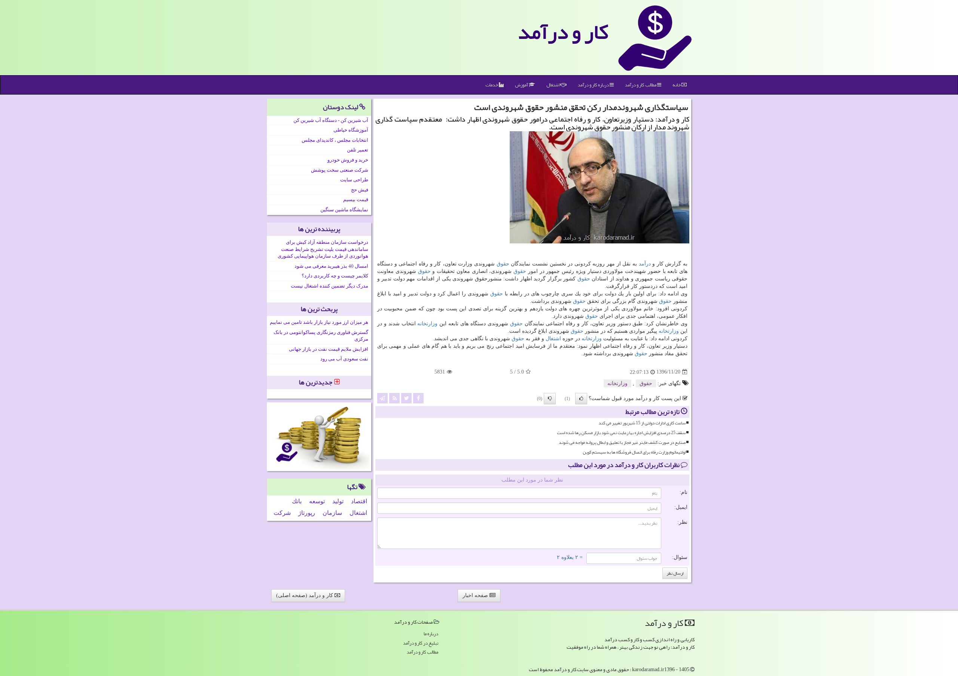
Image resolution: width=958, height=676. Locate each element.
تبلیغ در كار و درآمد (420, 643)
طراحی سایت (354, 179)
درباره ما (431, 634)
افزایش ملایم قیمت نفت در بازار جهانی (328, 349)
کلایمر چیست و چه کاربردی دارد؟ (335, 276)
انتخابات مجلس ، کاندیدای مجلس (335, 140)
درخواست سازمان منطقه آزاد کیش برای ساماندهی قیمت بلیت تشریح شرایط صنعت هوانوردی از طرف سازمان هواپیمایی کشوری (323, 249)
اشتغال (553, 85)
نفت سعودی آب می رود (344, 359)
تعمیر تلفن (357, 150)
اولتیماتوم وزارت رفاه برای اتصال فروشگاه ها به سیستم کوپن (634, 452)
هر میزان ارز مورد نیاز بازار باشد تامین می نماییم (319, 322)
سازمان (332, 513)
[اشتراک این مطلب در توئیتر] (406, 397)
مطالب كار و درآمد (641, 85)
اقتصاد (359, 501)
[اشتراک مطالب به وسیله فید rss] (394, 397)
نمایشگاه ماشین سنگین (344, 209)
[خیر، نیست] (550, 398)
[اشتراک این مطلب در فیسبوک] (418, 397)
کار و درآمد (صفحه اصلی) (305, 595)
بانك (297, 501)
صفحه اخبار (476, 595)
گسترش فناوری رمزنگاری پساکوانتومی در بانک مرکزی (321, 335)
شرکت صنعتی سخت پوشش (339, 170)
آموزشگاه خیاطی (350, 130)
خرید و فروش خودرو (347, 160)
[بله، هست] (581, 398)
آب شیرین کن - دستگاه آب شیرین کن (330, 120)
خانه (676, 85)
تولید (338, 501)
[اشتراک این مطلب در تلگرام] (382, 397)
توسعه (317, 501)
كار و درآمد (563, 32)
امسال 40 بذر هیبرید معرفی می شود (331, 266)
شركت (282, 513)
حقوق (503, 264)
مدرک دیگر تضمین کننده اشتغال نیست (329, 286)
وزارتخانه (427, 323)
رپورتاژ (306, 513)
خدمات (492, 85)
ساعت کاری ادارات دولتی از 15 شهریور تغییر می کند (642, 423)
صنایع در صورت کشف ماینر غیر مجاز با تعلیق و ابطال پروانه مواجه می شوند (622, 442)
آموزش (522, 85)
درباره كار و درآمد (594, 85)
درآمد (645, 264)
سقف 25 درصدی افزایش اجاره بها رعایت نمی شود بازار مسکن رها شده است (621, 432)
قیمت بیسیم (355, 199)
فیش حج (359, 190)
